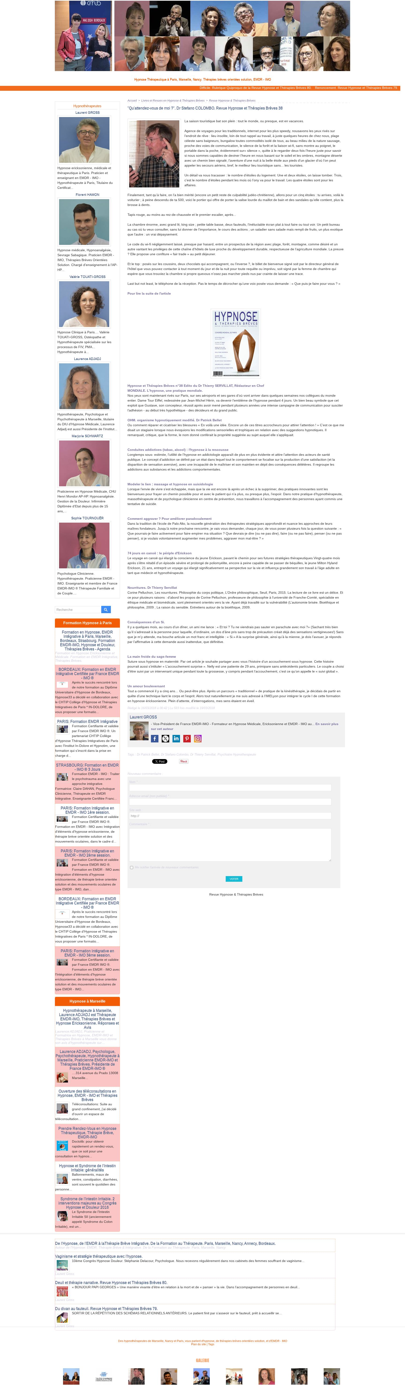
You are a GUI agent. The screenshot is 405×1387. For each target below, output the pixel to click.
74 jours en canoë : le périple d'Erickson (160, 553)
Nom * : (134, 782)
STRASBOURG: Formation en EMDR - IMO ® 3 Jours (87, 767)
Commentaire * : (140, 824)
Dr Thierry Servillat (203, 754)
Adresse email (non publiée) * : (150, 796)
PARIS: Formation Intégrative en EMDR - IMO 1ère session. (87, 810)
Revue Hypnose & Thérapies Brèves (232, 100)
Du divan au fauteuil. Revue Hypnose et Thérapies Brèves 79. (106, 1309)
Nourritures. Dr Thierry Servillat (152, 587)
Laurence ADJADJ (87, 359)
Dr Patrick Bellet (148, 754)
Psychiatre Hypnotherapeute (237, 754)
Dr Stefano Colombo (174, 754)
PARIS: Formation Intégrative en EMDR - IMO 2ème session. (87, 853)
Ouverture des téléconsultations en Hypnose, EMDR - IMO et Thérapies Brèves (87, 1095)
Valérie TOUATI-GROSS (87, 276)
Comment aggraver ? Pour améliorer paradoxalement (170, 519)
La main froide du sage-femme (152, 656)
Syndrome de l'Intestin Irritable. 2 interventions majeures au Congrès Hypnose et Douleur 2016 (87, 1203)
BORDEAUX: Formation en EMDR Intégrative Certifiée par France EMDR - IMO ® (87, 673)
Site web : (136, 810)
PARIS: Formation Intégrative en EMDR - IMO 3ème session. (87, 953)
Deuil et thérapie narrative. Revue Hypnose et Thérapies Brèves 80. (111, 1282)
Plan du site (198, 1344)
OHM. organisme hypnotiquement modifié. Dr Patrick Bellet (175, 420)
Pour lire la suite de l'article (149, 293)
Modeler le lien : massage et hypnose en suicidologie (170, 484)
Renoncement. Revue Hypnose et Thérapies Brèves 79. (307, 88)
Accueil (132, 100)
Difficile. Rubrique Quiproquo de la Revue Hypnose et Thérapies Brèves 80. (206, 88)
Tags (211, 1344)
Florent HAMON (87, 194)
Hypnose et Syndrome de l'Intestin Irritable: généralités (87, 1168)
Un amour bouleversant (146, 686)
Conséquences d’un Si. (146, 622)
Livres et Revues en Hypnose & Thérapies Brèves (173, 100)
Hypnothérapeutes (87, 106)
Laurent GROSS (87, 112)
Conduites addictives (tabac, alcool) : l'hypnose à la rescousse (178, 450)
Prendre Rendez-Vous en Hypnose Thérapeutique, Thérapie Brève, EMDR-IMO (87, 1132)
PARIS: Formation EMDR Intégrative (87, 721)
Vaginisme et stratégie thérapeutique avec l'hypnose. (98, 1256)
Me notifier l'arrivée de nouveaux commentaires (167, 867)
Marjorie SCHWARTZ (87, 436)
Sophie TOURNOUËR (87, 518)
